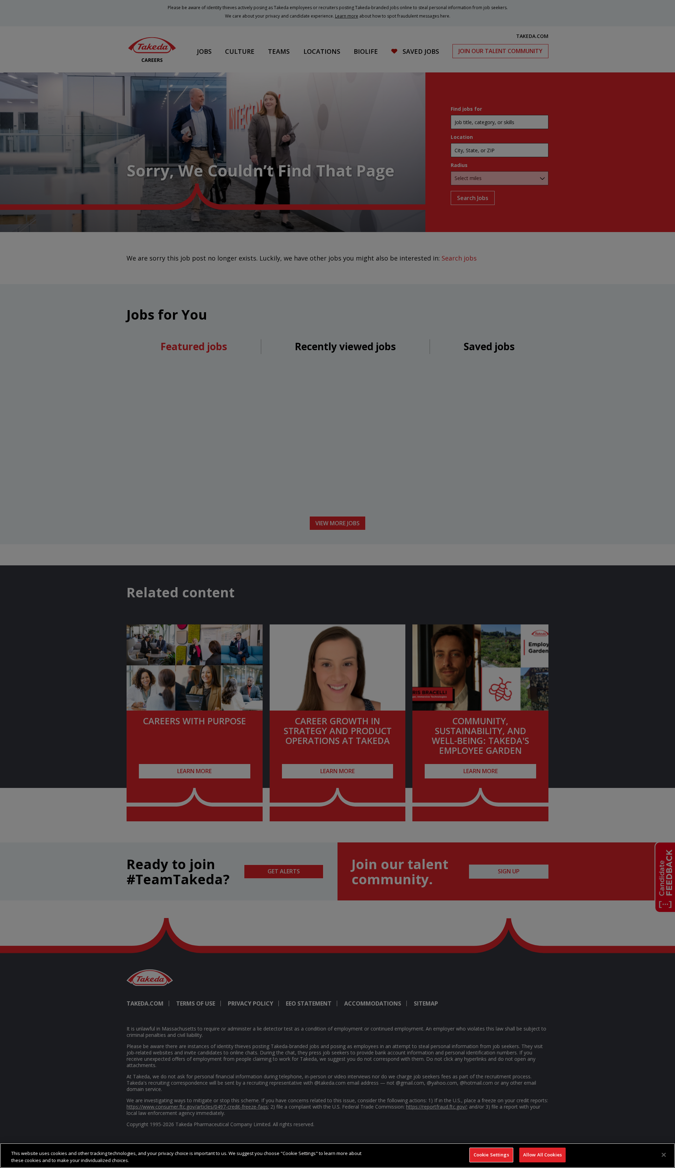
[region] (337, 1155)
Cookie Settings (491, 1154)
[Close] (663, 1154)
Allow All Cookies (542, 1154)
